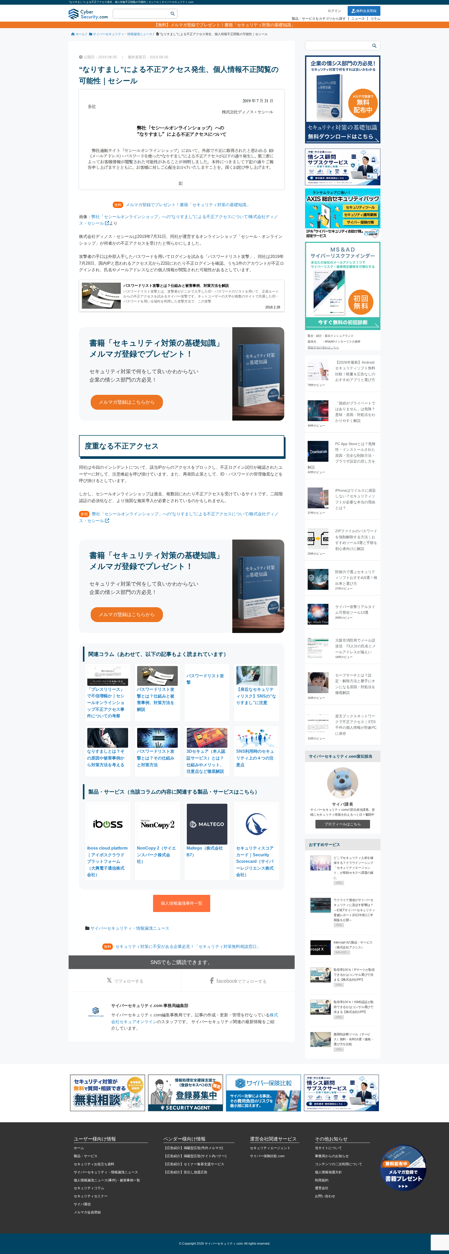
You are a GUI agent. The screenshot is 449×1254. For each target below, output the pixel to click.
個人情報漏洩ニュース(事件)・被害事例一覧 (107, 1180)
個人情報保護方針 (328, 1172)
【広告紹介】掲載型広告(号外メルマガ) (193, 1148)
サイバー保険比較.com (267, 1156)
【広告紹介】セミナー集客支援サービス (193, 1164)
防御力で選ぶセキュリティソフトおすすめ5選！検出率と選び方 (356, 578)
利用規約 (321, 1180)
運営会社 (321, 1188)
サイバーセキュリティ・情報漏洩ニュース (129, 928)
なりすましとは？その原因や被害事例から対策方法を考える (105, 758)
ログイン (334, 11)
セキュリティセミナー (91, 1196)
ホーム (79, 1148)
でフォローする (128, 981)
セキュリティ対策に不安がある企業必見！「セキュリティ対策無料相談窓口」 (188, 946)
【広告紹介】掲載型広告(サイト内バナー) (194, 1156)
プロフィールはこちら (343, 824)
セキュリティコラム (89, 1188)
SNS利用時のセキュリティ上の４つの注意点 (255, 758)
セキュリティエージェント (270, 1148)
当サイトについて (328, 1148)
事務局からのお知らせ (332, 1156)
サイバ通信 (82, 1204)
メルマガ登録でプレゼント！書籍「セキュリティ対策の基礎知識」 (232, 25)
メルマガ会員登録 (87, 1212)
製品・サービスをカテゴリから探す (319, 18)
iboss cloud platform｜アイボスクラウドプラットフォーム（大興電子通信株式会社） (107, 861)
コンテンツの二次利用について (338, 1164)
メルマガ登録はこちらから (127, 402)
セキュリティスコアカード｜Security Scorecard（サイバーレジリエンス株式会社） (255, 861)
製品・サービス (85, 1156)
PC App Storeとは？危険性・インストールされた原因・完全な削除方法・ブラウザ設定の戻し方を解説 (341, 455)
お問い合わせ (325, 1196)
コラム (375, 18)
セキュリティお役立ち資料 (94, 1164)
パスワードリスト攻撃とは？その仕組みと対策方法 (155, 758)
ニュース (358, 18)
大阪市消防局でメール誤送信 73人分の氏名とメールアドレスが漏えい (355, 646)
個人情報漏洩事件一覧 (181, 903)
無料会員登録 (366, 11)
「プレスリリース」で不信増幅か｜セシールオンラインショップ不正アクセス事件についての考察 (105, 702)
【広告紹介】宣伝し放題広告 (185, 1172)
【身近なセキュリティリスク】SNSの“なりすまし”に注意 (256, 696)
